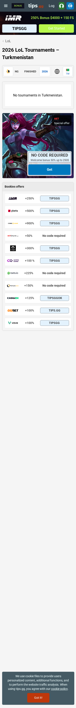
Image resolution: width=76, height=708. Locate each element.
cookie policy (59, 688)
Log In (51, 6)
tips (35, 6)
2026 (45, 71)
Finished (30, 71)
